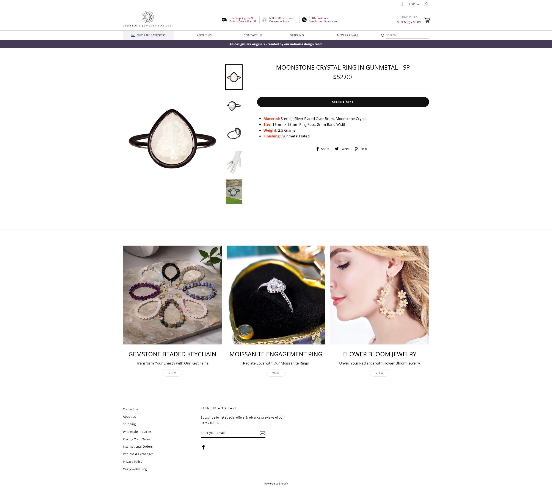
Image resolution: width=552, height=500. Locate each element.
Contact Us (253, 35)
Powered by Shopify (276, 483)
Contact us (130, 409)
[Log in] (426, 4)
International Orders (138, 446)
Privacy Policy (132, 462)
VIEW (172, 372)
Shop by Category (151, 35)
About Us (204, 35)
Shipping (297, 35)
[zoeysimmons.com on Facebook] (203, 447)
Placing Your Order (136, 439)
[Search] (383, 36)
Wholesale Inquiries (137, 432)
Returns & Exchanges (138, 454)
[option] (276, 44)
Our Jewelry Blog (135, 469)
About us (129, 416)
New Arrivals (347, 35)
